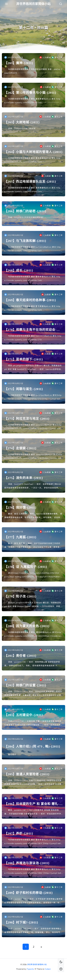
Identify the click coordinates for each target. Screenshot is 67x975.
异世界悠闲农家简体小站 (37, 964)
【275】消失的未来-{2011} (23, 478)
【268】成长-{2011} (18, 270)
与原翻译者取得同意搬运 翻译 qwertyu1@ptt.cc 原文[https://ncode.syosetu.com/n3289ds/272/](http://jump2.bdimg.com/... (33, 397)
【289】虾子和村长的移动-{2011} (28, 892)
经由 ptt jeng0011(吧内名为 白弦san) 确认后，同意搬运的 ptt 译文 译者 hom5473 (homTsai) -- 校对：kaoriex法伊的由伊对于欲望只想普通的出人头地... (33, 367)
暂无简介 (12, 754)
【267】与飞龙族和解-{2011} (25, 240)
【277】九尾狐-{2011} (20, 537)
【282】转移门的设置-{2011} (25, 685)
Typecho (30, 969)
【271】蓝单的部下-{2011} (23, 359)
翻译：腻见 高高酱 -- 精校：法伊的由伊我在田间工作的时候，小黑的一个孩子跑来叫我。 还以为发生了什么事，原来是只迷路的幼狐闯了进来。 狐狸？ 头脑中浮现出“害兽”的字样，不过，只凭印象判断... (33, 545)
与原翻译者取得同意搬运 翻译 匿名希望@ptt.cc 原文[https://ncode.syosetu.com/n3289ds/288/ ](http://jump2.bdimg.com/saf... (32, 871)
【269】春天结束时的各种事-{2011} (30, 300)
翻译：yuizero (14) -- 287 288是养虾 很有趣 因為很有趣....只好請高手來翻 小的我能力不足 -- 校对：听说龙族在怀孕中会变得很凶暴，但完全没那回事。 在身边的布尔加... (32, 812)
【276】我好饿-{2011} (20, 507)
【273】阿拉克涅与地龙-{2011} (27, 418)
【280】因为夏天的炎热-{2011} (27, 626)
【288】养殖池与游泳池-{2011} (27, 863)
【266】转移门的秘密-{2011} (25, 211)
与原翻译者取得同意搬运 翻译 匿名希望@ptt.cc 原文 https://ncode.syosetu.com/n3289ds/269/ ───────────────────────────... (32, 308)
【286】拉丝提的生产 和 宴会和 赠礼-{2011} (31, 804)
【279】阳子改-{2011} (20, 596)
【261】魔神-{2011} (18, 63)
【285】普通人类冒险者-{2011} (27, 774)
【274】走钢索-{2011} (20, 448)
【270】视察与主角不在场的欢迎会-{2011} (30, 330)
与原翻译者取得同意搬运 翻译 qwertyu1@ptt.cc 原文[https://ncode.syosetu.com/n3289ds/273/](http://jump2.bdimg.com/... (33, 427)
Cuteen (48, 969)
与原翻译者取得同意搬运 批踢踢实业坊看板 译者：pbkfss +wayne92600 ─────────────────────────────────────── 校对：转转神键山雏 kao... (33, 71)
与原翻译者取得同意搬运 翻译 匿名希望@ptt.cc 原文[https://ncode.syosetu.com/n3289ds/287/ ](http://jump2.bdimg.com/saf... (33, 841)
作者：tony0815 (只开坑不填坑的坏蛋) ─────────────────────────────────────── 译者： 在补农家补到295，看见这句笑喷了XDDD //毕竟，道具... (33, 219)
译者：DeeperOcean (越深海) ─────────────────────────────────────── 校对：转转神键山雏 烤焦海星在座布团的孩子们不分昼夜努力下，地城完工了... (33, 130)
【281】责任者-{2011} (20, 655)
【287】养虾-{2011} (18, 833)
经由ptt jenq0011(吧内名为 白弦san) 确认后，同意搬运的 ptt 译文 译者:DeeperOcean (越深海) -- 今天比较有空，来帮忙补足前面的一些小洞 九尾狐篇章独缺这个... (33, 604)
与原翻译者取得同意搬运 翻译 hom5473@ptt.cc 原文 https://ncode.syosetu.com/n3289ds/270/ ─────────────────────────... (32, 338)
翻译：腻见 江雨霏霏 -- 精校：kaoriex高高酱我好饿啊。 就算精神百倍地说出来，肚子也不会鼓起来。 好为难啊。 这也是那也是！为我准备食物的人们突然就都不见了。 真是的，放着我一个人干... (33, 515)
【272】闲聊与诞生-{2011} (23, 389)
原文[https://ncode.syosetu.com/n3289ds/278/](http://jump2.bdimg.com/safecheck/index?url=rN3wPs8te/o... (32, 575)
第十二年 (59, 57)
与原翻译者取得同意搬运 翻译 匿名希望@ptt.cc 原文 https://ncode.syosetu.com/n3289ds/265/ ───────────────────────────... (32, 189)
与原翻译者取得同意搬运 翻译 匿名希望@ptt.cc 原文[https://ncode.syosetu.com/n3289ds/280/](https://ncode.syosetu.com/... (33, 634)
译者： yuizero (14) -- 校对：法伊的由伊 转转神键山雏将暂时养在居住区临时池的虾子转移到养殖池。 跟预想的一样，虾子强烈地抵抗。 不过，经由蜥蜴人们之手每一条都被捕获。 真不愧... (33, 901)
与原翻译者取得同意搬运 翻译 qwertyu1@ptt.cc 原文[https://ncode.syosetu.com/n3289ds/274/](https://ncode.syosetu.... (33, 456)
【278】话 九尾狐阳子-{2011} (25, 566)
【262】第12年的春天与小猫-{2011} (30, 92)
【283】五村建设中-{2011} (23, 715)
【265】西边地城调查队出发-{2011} (30, 181)
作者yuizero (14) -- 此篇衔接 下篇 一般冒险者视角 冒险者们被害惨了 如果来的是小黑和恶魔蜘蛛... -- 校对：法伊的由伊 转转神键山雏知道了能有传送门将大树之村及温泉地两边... (32, 723)
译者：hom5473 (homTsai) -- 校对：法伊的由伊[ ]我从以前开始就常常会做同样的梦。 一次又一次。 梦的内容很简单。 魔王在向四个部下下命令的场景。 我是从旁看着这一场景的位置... (32, 486)
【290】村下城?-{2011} (21, 922)
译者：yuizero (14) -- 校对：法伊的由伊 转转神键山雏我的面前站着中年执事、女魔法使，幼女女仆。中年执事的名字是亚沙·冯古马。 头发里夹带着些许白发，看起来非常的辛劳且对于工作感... (33, 693)
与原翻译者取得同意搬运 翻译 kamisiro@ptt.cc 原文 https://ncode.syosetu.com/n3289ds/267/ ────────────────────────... (32, 249)
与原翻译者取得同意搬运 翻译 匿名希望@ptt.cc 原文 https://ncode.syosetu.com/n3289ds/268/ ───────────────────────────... (32, 101)
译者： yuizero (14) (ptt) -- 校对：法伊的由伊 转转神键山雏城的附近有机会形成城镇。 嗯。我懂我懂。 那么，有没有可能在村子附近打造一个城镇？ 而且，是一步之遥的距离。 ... (33, 930)
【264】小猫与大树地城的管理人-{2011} (33, 152)
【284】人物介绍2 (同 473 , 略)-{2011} (32, 746)
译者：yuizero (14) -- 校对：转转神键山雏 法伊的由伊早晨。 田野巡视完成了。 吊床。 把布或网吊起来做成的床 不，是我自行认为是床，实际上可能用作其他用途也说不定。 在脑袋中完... (33, 664)
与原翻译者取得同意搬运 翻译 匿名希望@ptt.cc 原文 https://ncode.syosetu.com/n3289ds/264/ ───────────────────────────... (32, 160)
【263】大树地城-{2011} (22, 122)
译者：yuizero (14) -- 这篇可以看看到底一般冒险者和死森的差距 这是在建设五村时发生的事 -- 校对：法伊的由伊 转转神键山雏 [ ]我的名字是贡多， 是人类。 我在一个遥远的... (32, 782)
